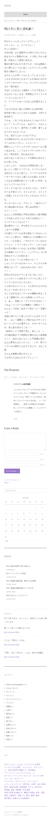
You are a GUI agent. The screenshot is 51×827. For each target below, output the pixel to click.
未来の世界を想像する (13, 792)
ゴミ (6, 778)
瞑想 (6, 795)
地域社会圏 (13, 787)
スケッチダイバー (16, 778)
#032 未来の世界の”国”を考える (18, 566)
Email (42, 459)
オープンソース (10, 775)
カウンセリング (24, 775)
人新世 (33, 784)
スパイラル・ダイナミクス (15, 781)
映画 (8, 717)
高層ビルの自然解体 (21, 798)
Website (42, 465)
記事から (9, 724)
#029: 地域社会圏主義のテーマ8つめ (19, 588)
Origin (26, 815)
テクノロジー (33, 781)
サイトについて (12, 699)
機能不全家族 (29, 792)
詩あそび (9, 728)
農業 (33, 795)
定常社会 (38, 787)
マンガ (8, 703)
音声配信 (8, 798)
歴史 (38, 792)
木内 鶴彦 (26, 789)
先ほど (6, 482)
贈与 (28, 795)
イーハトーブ (9, 773)
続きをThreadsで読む (12, 632)
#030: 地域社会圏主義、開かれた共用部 (21, 581)
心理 (8, 710)
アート (8, 692)
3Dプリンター (10, 764)
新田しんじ (24, 35)
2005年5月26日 (9, 35)
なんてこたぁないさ (12, 480)
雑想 (18, 21)
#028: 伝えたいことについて (16, 595)
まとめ (20, 764)
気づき (8, 721)
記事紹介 (12, 795)
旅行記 (8, 713)
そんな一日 (10, 688)
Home (12, 21)
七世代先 (25, 784)
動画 (44, 784)
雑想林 (7, 5)
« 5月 (6, 541)
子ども (30, 787)
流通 (42, 792)
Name (42, 454)
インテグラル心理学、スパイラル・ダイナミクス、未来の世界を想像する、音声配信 (23, 768)
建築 (13, 789)
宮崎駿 (7, 789)
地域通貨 (23, 787)
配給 (37, 795)
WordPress (16, 815)
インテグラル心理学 (32, 764)
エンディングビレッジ (25, 773)
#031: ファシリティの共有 (16, 573)
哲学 (6, 787)
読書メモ (9, 732)
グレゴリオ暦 (37, 775)
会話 (39, 784)
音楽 (8, 739)
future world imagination (14, 684)
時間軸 (18, 789)
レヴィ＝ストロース (12, 784)
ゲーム (8, 695)
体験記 (8, 706)
